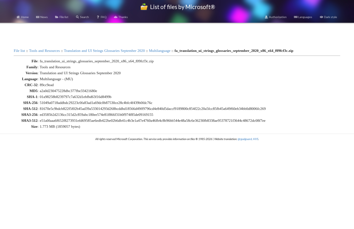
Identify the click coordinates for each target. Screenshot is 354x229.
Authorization (278, 17)
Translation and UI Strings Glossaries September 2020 (104, 51)
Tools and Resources (44, 51)
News (44, 17)
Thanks (123, 17)
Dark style (330, 17)
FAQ (104, 17)
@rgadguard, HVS (248, 139)
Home (25, 17)
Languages (305, 17)
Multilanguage (159, 51)
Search (84, 17)
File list (64, 17)
